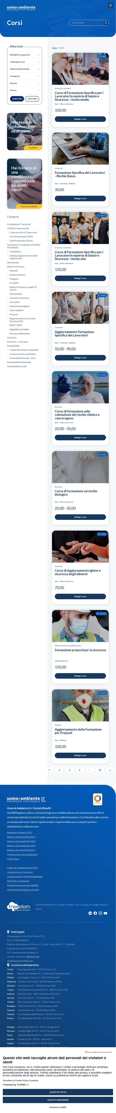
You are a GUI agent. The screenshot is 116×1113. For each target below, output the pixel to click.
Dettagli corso (80, 119)
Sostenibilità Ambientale (19, 362)
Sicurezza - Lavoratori (17, 341)
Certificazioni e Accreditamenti (22, 854)
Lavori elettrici (17, 310)
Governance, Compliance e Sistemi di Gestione (23, 246)
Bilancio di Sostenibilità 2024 (21, 845)
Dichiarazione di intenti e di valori (23, 889)
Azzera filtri (32, 99)
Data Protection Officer (21, 240)
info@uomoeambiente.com (20, 960)
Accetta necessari (58, 1100)
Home (54, 48)
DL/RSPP (14, 283)
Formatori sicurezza (19, 298)
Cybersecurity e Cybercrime (23, 232)
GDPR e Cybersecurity (18, 228)
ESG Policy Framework (18, 880)
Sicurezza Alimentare (20, 333)
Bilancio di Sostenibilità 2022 (21, 836)
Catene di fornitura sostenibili (24, 349)
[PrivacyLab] (22, 1084)
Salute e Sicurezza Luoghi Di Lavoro (23, 288)
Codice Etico (13, 858)
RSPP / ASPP (16, 325)
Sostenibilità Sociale (17, 366)
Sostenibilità (13, 345)
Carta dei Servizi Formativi (20, 872)
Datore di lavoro (17, 274)
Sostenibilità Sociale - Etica (23, 358)
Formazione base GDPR (21, 236)
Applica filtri (17, 99)
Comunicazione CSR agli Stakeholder (25, 876)
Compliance (15, 251)
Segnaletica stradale (19, 329)
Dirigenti (14, 278)
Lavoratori (15, 302)
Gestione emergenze (20, 306)
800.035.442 (33, 956)
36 (100, 769)
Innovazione (13, 262)
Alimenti (14, 270)
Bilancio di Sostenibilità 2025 (21, 850)
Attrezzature (16, 293)
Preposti (14, 314)
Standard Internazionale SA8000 (22, 885)
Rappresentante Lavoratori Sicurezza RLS (23, 319)
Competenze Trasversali (19, 224)
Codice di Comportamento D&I (22, 867)
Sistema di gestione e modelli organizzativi (23, 257)
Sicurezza (11, 337)
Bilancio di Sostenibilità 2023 (21, 841)
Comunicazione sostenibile (23, 354)
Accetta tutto (58, 1092)
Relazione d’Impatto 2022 (19, 832)
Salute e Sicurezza (15, 266)
